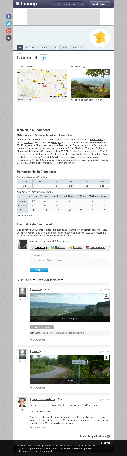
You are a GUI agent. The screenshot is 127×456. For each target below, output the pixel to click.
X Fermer (105, 443)
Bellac (71, 148)
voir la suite (67, 423)
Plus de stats (25, 215)
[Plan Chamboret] (100, 38)
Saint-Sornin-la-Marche (43, 399)
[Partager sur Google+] (9, 31)
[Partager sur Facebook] (9, 16)
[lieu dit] (106, 358)
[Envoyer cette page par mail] (9, 38)
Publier (38, 270)
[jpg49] (22, 402)
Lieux (55, 47)
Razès (35, 351)
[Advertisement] (63, 17)
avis (77, 247)
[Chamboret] (20, 47)
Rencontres (78, 47)
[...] (85, 333)
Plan (65, 47)
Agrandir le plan (24, 100)
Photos (44, 47)
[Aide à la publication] (109, 247)
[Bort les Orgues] (106, 296)
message (41, 247)
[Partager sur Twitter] (9, 24)
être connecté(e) (50, 241)
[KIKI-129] (22, 293)
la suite (67, 235)
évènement (97, 247)
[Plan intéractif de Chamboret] (42, 83)
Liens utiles (65, 135)
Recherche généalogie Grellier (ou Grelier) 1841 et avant (64, 405)
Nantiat (30, 148)
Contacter (45, 135)
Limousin (28, 142)
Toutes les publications (93, 436)
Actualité (30, 47)
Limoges (56, 142)
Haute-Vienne (96, 139)
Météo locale (24, 135)
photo (60, 247)
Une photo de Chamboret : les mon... (87, 100)
